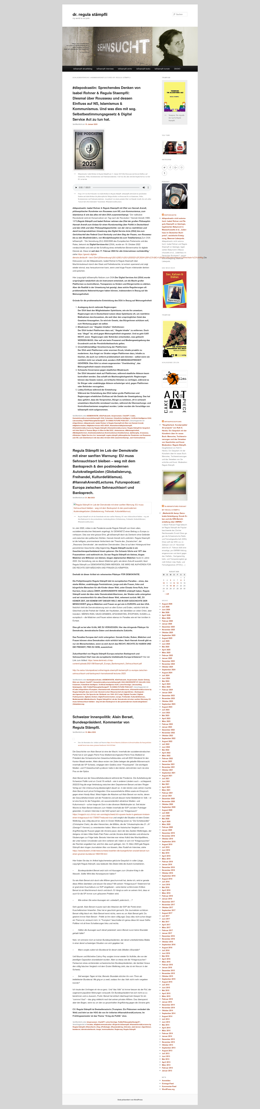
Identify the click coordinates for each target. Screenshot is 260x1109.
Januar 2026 (167, 623)
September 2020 (168, 807)
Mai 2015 (165, 990)
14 (177, 583)
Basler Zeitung (144, 679)
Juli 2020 (165, 813)
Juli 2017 (165, 916)
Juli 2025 (165, 641)
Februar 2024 (167, 689)
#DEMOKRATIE (92, 415)
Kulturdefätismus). (138, 696)
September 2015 (168, 979)
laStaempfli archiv (125, 68)
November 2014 (168, 1007)
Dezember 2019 (168, 833)
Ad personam (116, 415)
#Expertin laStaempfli (120, 1024)
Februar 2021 (167, 792)
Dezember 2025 (168, 626)
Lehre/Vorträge (125, 684)
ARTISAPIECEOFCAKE (173, 422)
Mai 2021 (165, 784)
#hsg (98, 1027)
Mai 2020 (165, 818)
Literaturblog (77, 420)
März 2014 (166, 1030)
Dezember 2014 (168, 1004)
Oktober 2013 (167, 1045)
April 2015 (166, 993)
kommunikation (108, 1029)
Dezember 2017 (168, 901)
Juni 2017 (166, 918)
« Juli (167, 594)
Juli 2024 (165, 675)
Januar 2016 (167, 967)
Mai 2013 (165, 1059)
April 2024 (166, 684)
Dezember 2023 (168, 695)
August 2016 (167, 947)
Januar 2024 (167, 692)
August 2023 (167, 707)
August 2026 (167, 603)
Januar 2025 (167, 658)
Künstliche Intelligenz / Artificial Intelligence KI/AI (132, 418)
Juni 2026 (166, 609)
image (98, 1029)
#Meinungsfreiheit (132, 430)
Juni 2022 (166, 747)
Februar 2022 (167, 758)
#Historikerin (91, 1027)
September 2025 (168, 635)
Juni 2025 (166, 643)
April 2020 (166, 821)
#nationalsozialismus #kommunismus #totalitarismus (108, 433)
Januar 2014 (167, 1036)
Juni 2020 (166, 815)
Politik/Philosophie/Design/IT (94, 420)
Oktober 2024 (167, 666)
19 (171, 585)
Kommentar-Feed (169, 1086)
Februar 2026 (167, 621)
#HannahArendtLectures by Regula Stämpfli (90, 428)
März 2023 (166, 721)
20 (174, 585)
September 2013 (168, 1047)
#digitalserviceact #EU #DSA (98, 425)
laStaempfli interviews (105, 68)
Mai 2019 (165, 853)
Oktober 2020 (167, 804)
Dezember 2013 (168, 1039)
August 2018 (167, 878)
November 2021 (168, 767)
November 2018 (168, 870)
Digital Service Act (89, 435)
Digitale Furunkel (129, 694)
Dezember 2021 (168, 764)
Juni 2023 (166, 712)
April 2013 (166, 1062)
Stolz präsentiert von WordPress (130, 1099)
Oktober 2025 (167, 632)
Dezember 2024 (168, 661)
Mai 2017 (165, 921)
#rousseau (144, 433)
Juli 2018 (165, 881)
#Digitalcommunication (103, 1024)
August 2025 (167, 638)
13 (174, 583)
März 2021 (166, 790)
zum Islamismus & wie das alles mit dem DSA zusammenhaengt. (104, 437)
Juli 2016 (165, 950)
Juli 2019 (165, 847)
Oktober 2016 (167, 941)
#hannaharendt (104, 689)
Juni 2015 (166, 987)
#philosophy (134, 433)
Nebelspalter (77, 687)
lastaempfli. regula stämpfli (107, 435)
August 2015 (167, 981)
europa (118, 696)
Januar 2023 (167, 727)
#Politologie (105, 1027)
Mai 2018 (165, 887)
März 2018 (166, 893)
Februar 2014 (167, 1033)
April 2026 (166, 615)
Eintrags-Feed (168, 1083)
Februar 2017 (167, 930)
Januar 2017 (167, 933)
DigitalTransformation (106, 696)
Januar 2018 (167, 898)
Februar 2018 (167, 896)
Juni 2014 (166, 1022)
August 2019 (167, 844)
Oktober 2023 (167, 701)
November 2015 (168, 973)
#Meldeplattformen (80, 433)
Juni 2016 (166, 953)
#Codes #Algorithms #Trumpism (85, 689)
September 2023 (168, 704)
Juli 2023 (165, 709)
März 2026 (166, 618)
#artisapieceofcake (94, 679)
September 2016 (168, 944)
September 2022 (168, 738)
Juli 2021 (165, 778)
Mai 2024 (165, 681)
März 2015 (166, 996)
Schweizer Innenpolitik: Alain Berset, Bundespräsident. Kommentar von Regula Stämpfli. (103, 722)
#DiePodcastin (104, 415)
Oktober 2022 (167, 735)
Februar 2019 (167, 861)
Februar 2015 (167, 999)
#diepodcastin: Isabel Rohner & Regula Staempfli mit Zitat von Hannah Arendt (113, 423)
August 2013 (167, 1050)
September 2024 (168, 669)
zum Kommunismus (137, 437)
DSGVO (177, 68)
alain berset (136, 1027)
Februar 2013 (167, 1067)
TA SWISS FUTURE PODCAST (117, 420)
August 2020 (167, 810)
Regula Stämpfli (129, 1029)
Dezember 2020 (168, 798)
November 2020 (168, 801)
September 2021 (168, 772)
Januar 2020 (167, 830)
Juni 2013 (166, 1056)
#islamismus (119, 430)
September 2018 (168, 875)
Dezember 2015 (168, 970)
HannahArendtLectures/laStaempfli (86, 418)
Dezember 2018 (168, 867)
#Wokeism (77, 435)
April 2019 (166, 856)
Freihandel (126, 696)
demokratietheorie (88, 1029)
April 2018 (166, 890)
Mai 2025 (165, 646)
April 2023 (166, 718)
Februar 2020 (167, 827)
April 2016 (166, 959)
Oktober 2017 (167, 907)
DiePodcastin (170, 215)
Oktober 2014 (167, 1010)
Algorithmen (146, 1027)
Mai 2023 (165, 715)
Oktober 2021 (167, 770)
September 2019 (168, 841)
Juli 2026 (165, 606)
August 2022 (167, 741)
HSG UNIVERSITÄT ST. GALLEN (133, 682)
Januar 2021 (167, 795)
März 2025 (166, 652)
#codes (90, 1024)
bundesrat (76, 1029)
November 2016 (168, 938)
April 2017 (166, 924)
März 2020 (166, 824)
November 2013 (168, 1042)
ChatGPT (126, 415)
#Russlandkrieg (117, 1027)
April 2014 (166, 1027)
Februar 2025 (167, 655)
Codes (132, 415)
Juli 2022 (165, 744)
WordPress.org (168, 1089)
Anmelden (166, 1080)
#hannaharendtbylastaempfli (121, 425)
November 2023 (168, 698)
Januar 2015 (167, 1002)
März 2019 (166, 858)
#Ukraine (127, 1027)
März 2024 (166, 686)
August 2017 (167, 913)
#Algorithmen (78, 423)
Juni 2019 (166, 850)
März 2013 (166, 1065)
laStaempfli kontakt (162, 68)
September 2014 (168, 1013)
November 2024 (168, 664)
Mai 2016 (165, 956)
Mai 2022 (165, 750)
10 (164, 583)
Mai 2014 (165, 1024)
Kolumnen (109, 418)
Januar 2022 (167, 761)
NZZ (84, 687)
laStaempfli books (143, 68)
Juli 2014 (165, 1019)
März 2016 (166, 961)
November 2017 (168, 904)
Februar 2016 (167, 964)
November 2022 (168, 732)
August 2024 (167, 672)
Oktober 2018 (167, 873)
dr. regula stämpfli (90, 14)
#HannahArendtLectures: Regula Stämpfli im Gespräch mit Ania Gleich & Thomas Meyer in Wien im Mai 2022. (111, 429)
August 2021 (167, 775)
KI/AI (102, 418)
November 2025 (168, 629)
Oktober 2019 (167, 838)
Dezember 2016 (168, 936)
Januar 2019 (167, 864)
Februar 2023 (167, 724)
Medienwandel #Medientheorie (84, 699)
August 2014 (167, 1016)
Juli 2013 (165, 1053)
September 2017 (168, 910)
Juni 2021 (166, 781)
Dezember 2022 (168, 729)
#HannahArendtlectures (120, 689)
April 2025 (166, 649)
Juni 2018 (166, 884)
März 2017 (166, 927)
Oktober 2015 (167, 976)
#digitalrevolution (79, 425)
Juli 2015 (165, 984)
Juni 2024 (166, 678)
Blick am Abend (79, 682)
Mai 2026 (165, 612)
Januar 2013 (167, 1070)
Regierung (119, 1029)
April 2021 (166, 787)
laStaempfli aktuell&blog (82, 68)
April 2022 (166, 752)
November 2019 (168, 835)
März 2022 (166, 755)
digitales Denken (91, 696)
